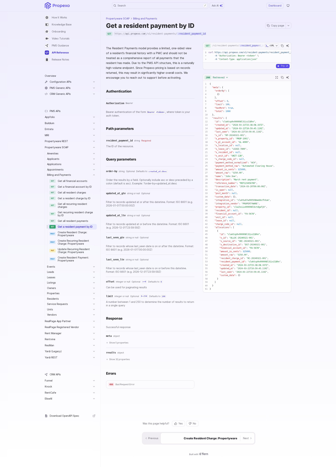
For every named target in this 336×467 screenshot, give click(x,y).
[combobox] (217, 77)
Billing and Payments (145, 18)
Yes (180, 423)
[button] (150, 384)
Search (162, 5)
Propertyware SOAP (118, 18)
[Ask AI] (287, 46)
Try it (284, 66)
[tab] (70, 17)
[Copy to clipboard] (282, 45)
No (194, 423)
